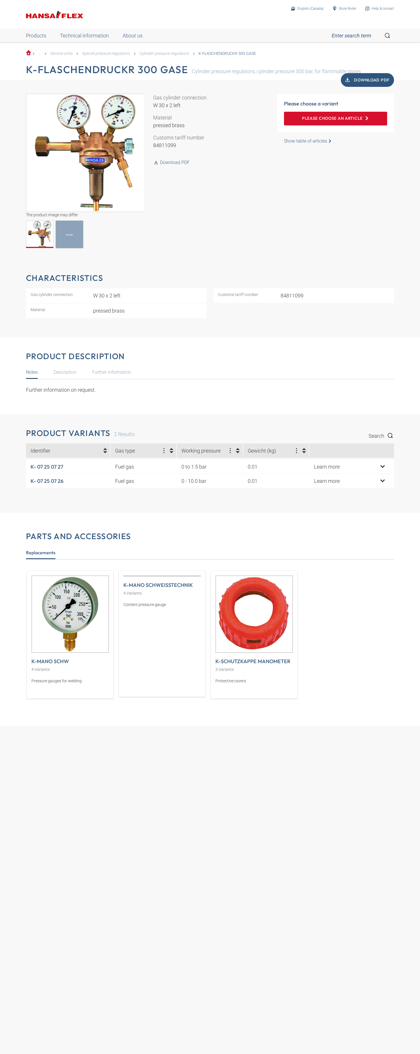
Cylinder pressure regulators (164, 53)
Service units (61, 53)
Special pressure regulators (106, 53)
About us (133, 36)
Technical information (84, 36)
